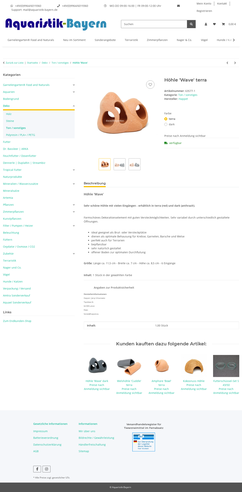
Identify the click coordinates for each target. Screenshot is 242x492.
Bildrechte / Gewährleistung (96, 438)
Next (233, 373)
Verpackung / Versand (17, 288)
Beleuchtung (11, 232)
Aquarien (9, 92)
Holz (9, 114)
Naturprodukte (12, 177)
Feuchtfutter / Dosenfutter (19, 156)
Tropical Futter (12, 170)
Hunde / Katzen (227, 40)
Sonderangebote (105, 40)
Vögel (204, 40)
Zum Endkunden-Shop (17, 321)
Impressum (40, 431)
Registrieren (204, 11)
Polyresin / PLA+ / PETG (20, 135)
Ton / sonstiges (187, 95)
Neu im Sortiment (74, 40)
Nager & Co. (184, 40)
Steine (10, 121)
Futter (7, 142)
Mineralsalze (11, 190)
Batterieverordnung (45, 438)
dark (172, 124)
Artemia (8, 197)
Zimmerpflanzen (157, 40)
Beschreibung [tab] (95, 183)
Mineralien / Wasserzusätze (20, 184)
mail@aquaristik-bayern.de (40, 10)
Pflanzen (8, 204)
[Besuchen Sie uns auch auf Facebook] (37, 469)
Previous (90, 373)
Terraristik (131, 40)
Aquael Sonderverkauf (17, 302)
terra (172, 119)
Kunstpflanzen (12, 218)
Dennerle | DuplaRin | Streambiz (24, 163)
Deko (6, 106)
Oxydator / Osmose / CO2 (19, 246)
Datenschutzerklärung (47, 444)
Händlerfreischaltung (92, 444)
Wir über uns (87, 431)
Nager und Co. (12, 267)
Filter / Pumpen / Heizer (18, 225)
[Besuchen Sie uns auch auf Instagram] (46, 469)
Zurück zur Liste (14, 62)
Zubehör (8, 253)
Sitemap (84, 451)
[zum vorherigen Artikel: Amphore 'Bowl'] (227, 63)
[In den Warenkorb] (87, 75)
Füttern (7, 239)
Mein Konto (204, 3)
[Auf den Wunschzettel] (150, 84)
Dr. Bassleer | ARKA (15, 149)
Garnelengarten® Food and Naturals (31, 40)
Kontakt (222, 3)
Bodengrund (11, 99)
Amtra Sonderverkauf (16, 295)
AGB (36, 451)
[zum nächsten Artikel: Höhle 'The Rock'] (235, 63)
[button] (206, 24)
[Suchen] (191, 24)
